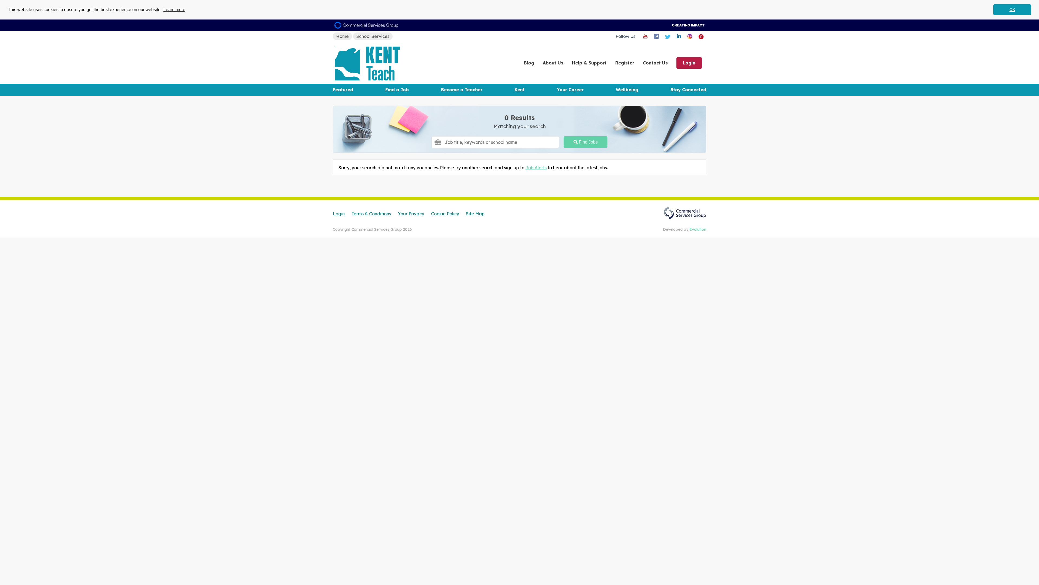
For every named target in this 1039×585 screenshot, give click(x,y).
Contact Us (655, 63)
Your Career (570, 89)
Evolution (697, 229)
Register (624, 63)
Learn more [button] (174, 9)
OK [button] (1012, 10)
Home (342, 36)
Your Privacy (411, 213)
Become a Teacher (461, 89)
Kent (520, 89)
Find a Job (397, 89)
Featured (343, 89)
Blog (529, 63)
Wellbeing (627, 89)
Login (689, 63)
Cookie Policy (445, 213)
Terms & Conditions (371, 213)
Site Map (475, 213)
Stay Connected (688, 89)
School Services (372, 36)
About (553, 63)
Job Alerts (536, 167)
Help (589, 63)
